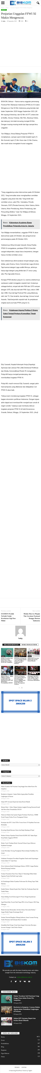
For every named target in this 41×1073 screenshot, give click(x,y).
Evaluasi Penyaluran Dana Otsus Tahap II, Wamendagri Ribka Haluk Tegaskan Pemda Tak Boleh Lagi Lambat (19, 875)
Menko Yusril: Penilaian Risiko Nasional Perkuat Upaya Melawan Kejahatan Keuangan (18, 844)
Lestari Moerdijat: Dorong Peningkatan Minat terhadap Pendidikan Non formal (19, 852)
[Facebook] (12, 982)
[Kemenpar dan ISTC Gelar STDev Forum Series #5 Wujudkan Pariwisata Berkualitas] (34, 670)
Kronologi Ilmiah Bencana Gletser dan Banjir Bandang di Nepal (17, 830)
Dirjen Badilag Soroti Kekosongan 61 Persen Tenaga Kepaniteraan (18, 897)
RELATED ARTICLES (11, 645)
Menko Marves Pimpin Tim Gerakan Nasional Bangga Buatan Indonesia (32, 617)
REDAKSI (17, 1067)
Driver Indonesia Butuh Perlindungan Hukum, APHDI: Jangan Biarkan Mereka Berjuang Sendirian (19, 867)
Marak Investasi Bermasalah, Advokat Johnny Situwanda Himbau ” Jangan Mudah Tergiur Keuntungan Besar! (18, 911)
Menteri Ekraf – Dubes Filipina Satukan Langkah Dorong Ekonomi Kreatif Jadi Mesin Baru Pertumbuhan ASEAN (7, 679)
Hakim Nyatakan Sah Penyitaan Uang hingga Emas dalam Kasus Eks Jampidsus (7, 660)
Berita (7, 7)
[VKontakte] (25, 982)
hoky (4, 21)
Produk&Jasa (5, 1043)
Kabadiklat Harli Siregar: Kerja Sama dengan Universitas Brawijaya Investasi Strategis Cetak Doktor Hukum (18, 926)
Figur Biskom (5, 1053)
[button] (37, 3)
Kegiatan (3, 1050)
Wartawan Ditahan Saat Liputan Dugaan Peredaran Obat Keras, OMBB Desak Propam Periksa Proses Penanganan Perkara (20, 680)
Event (3, 1040)
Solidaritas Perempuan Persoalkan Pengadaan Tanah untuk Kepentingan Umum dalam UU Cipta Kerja (19, 860)
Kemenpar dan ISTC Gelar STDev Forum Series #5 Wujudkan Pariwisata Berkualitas (34, 678)
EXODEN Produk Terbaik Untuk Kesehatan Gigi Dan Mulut (8, 617)
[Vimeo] (20, 982)
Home (2, 7)
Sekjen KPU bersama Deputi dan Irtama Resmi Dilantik (33, 659)
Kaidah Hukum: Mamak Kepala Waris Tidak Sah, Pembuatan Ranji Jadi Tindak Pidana (19, 890)
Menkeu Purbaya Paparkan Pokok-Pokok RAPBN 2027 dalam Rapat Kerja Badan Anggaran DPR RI (19, 837)
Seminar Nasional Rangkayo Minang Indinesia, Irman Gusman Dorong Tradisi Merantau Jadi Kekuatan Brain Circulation (19, 919)
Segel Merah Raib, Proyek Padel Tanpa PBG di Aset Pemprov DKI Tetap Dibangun (20, 903)
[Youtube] (29, 982)
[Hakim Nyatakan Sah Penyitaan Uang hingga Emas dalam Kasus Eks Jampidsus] (7, 652)
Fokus (3, 1056)
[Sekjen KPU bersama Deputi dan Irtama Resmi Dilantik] (34, 652)
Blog (2, 1047)
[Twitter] (16, 982)
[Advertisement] (20, 45)
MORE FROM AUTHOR (29, 645)
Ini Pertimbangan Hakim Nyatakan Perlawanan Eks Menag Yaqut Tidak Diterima (19, 883)
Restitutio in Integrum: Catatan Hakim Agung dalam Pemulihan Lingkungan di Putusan (20, 661)
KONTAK (24, 1067)
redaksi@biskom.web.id (24, 977)
